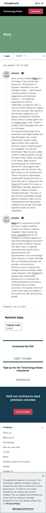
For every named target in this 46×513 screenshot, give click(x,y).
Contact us (8, 471)
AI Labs (6, 452)
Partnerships (8, 442)
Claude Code (20, 122)
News (5, 456)
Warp (35, 78)
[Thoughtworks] (11, 3)
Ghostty (15, 184)
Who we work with (11, 447)
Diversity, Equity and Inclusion (16, 461)
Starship (35, 273)
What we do (8, 437)
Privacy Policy (13, 503)
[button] (22, 73)
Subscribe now (23, 379)
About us (7, 433)
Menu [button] (37, 3)
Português (27, 358)
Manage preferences (23, 509)
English (17, 358)
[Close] (43, 476)
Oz (21, 163)
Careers (6, 466)
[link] (35, 11)
